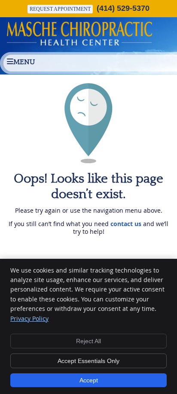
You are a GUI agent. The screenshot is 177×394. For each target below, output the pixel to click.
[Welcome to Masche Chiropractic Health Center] (79, 43)
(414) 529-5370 (123, 8)
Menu (24, 62)
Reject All (88, 341)
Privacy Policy (29, 318)
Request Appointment (60, 9)
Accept (88, 380)
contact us (125, 224)
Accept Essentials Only (88, 360)
